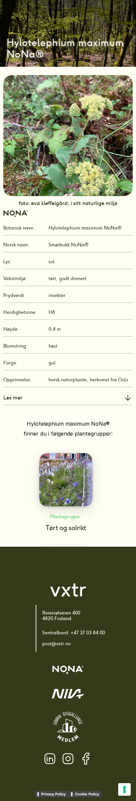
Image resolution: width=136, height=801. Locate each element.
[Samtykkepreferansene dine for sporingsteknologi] (124, 789)
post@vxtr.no (56, 644)
